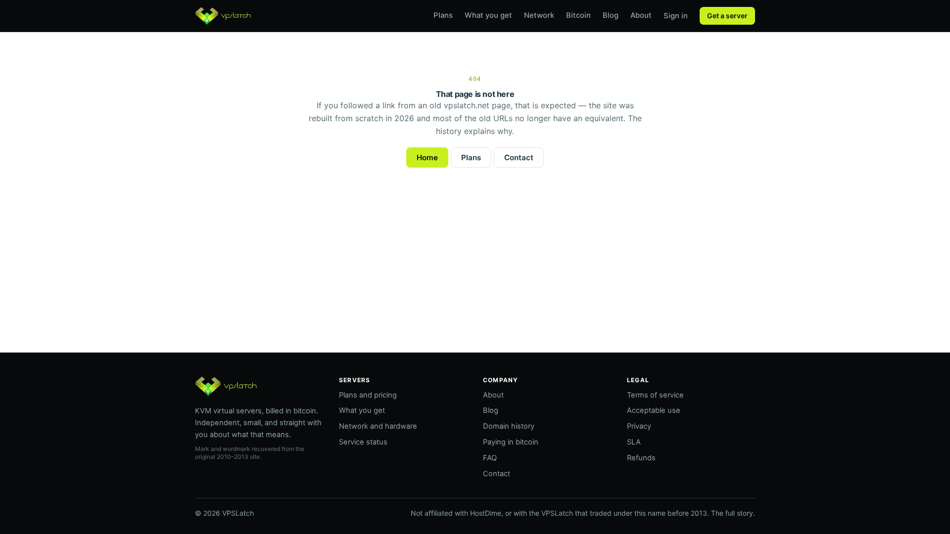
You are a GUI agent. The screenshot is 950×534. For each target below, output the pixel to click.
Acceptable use (653, 410)
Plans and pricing (368, 395)
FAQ (490, 457)
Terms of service (655, 395)
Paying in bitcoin (510, 442)
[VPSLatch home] (223, 16)
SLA (634, 442)
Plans (443, 15)
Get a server (727, 15)
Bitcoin (578, 15)
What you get (488, 15)
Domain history (508, 426)
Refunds (641, 457)
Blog (610, 15)
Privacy (639, 426)
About (641, 15)
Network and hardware (378, 426)
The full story (732, 513)
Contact (518, 157)
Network (539, 15)
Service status (363, 442)
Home (427, 157)
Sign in (676, 15)
